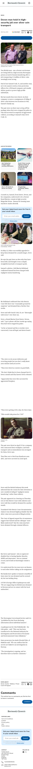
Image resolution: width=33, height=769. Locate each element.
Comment (27, 702)
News (2, 15)
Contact (3, 720)
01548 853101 (10, 762)
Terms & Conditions (7, 719)
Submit (26, 216)
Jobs (2, 724)
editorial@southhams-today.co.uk (10, 765)
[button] (3, 3)
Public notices (5, 726)
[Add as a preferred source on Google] (16, 32)
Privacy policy (5, 722)
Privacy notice (13, 221)
